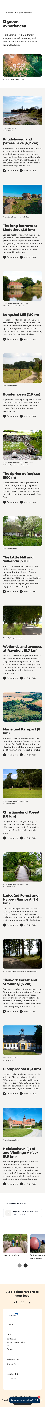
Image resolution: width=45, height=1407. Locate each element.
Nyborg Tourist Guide (16, 1342)
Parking (10, 1349)
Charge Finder (13, 1364)
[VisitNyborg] (12, 1314)
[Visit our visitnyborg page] (15, 1302)
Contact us (11, 1339)
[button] (22, 1213)
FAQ (8, 1346)
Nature (10, 12)
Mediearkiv (11, 1379)
